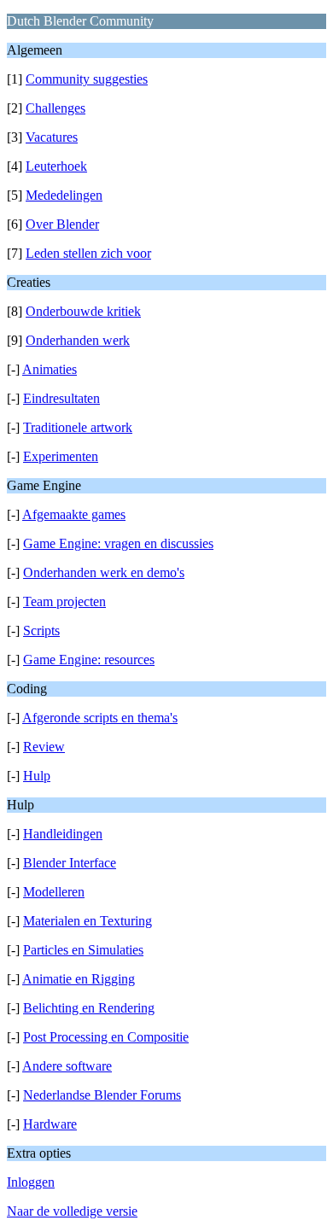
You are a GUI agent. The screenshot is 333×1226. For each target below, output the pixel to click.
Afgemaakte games (74, 514)
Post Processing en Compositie (106, 1037)
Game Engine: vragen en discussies (118, 543)
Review (44, 746)
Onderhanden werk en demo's (103, 572)
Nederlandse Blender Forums (102, 1095)
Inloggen (31, 1182)
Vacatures (52, 137)
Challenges (55, 108)
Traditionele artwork (77, 427)
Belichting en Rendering (89, 1008)
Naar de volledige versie (72, 1211)
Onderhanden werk (78, 340)
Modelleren (54, 891)
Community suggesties (87, 79)
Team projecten (64, 601)
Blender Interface (69, 862)
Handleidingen (62, 833)
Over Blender (62, 224)
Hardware (50, 1124)
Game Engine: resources (89, 659)
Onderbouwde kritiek (83, 311)
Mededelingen (64, 195)
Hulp (36, 775)
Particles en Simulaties (83, 950)
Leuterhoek (56, 166)
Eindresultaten (61, 398)
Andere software (67, 1066)
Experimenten (60, 456)
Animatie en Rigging (78, 979)
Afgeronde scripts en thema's (100, 717)
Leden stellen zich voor (88, 253)
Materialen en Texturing (87, 921)
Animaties (49, 369)
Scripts (41, 630)
